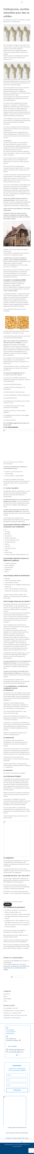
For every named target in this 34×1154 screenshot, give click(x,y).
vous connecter (15, 961)
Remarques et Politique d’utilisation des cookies (17, 1138)
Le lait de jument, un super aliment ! (14, 1010)
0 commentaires (15, 22)
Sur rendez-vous (11, 1039)
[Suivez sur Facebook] (15, 1152)
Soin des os (6, 994)
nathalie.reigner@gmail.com (17, 1050)
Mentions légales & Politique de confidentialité (17, 1133)
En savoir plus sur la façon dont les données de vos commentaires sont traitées (16, 968)
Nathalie (8, 20)
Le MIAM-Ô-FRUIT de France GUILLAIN (15, 1015)
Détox (5, 996)
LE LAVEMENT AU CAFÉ (10, 1008)
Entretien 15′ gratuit (12, 1040)
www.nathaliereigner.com (16, 1052)
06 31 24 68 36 (12, 1046)
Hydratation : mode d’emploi (11, 1018)
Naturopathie (7, 999)
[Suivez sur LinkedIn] (18, 1152)
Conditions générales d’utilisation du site (17, 1127)
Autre (5, 1001)
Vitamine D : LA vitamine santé (12, 1013)
